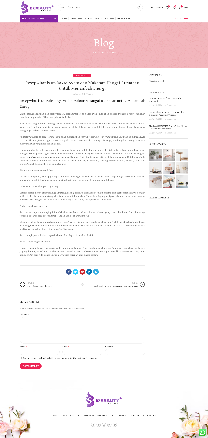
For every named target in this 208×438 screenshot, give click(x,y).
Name (23, 346)
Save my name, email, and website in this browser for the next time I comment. (60, 358)
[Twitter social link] (75, 272)
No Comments (170, 105)
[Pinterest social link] (82, 272)
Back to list (82, 284)
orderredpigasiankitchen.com (35, 157)
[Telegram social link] (96, 272)
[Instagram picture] (155, 155)
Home (95, 52)
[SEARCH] (138, 7)
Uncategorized (108, 52)
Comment (25, 314)
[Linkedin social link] (89, 272)
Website (109, 346)
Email (65, 346)
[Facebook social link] (69, 272)
